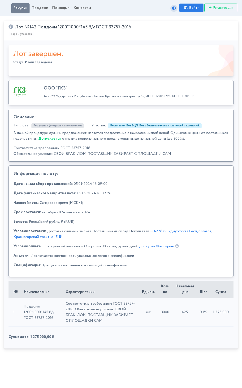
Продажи (39, 8)
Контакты (82, 8)
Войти (194, 7)
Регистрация (223, 7)
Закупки (20, 8)
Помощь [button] (59, 8)
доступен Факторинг (156, 246)
